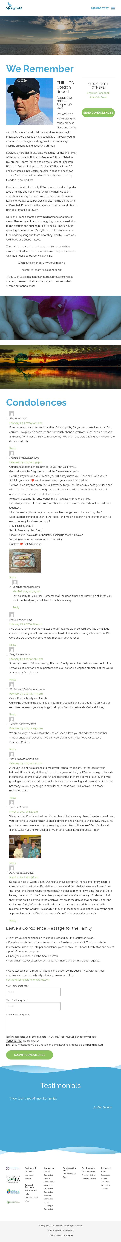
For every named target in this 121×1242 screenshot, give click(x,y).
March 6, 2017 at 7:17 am (26, 591)
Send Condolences (98, 112)
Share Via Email (98, 97)
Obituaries (29, 1171)
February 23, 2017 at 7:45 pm (26, 693)
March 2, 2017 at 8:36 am (23, 877)
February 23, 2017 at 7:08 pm (26, 658)
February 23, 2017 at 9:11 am (25, 423)
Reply (12, 448)
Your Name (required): (17, 986)
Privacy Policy (68, 1231)
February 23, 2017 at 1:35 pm (25, 462)
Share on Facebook (98, 92)
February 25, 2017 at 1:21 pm (25, 763)
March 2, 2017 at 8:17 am (23, 811)
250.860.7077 (100, 8)
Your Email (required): (17, 1000)
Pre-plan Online (88, 1175)
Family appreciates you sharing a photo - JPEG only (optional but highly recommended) (51, 1037)
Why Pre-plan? (88, 1171)
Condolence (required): (18, 1014)
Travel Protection (89, 1178)
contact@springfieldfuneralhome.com (28, 979)
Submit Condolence (29, 1055)
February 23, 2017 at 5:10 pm (25, 624)
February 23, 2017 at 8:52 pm (26, 728)
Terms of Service (54, 1231)
